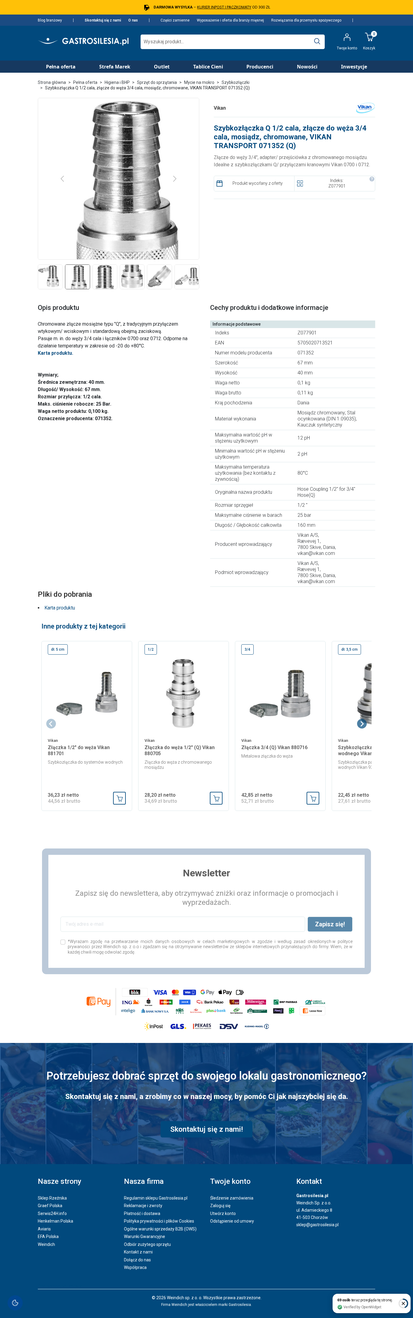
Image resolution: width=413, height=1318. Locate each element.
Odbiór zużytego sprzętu (147, 1244)
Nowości (307, 66)
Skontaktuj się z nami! (206, 1129)
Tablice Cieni (208, 66)
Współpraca (135, 1267)
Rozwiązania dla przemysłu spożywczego (306, 20)
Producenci (259, 66)
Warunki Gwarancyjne (144, 1236)
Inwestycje (354, 66)
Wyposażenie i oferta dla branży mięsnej (230, 20)
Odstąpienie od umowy (232, 1221)
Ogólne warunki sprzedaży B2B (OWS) (160, 1229)
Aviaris (44, 1229)
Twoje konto (230, 1181)
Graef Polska (50, 1205)
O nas (133, 20)
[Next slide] (362, 724)
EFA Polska (48, 1236)
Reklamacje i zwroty (143, 1205)
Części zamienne (175, 20)
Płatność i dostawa (142, 1213)
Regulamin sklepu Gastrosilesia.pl (155, 1198)
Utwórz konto (223, 1213)
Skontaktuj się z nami (103, 20)
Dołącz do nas (137, 1259)
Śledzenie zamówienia (231, 1198)
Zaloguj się (220, 1205)
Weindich (46, 1244)
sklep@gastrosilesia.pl (317, 1224)
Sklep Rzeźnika (52, 1198)
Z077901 (337, 186)
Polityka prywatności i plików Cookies (159, 1221)
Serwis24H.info (52, 1213)
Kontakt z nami (138, 1252)
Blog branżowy (50, 20)
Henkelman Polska (55, 1221)
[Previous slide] (51, 724)
